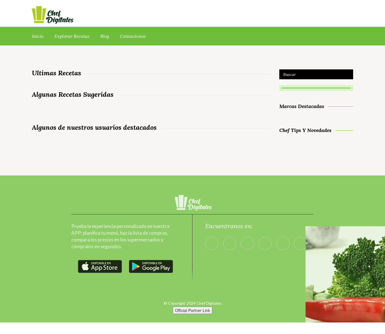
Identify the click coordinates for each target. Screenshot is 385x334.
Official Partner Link (192, 310)
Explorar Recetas (71, 36)
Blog (104, 36)
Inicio (37, 36)
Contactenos (133, 36)
